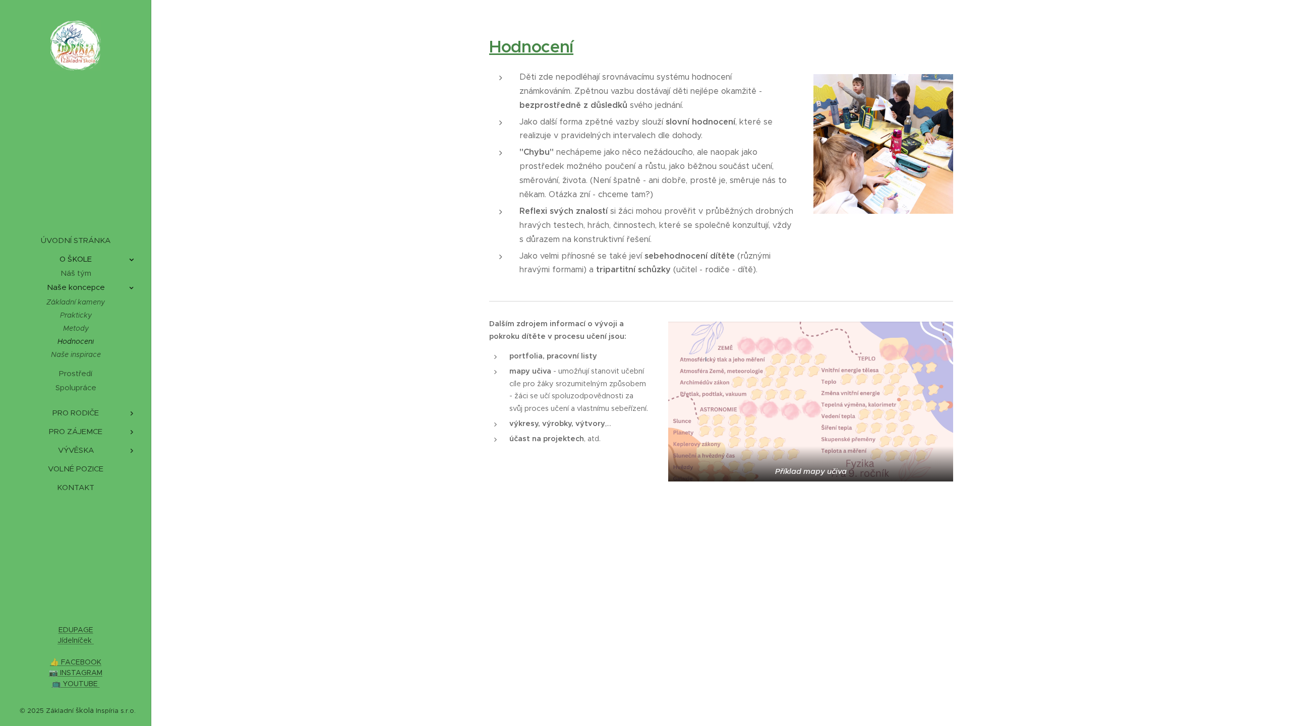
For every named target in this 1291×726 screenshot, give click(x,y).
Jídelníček (75, 640)
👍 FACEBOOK (75, 662)
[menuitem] (75, 240)
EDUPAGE (75, 629)
